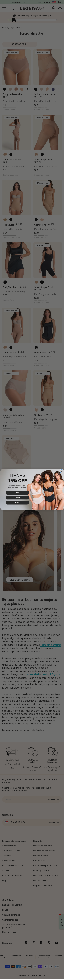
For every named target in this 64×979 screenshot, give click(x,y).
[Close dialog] (61, 471)
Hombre (17, 497)
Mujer (17, 492)
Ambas (17, 502)
